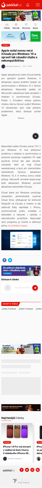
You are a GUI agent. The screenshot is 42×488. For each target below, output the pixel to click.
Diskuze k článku (10, 279)
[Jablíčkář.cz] (11, 4)
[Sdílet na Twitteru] (9, 260)
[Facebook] (22, 470)
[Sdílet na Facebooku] (3, 260)
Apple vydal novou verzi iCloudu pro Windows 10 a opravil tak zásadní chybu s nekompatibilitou (19, 55)
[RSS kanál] (38, 470)
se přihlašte (28, 293)
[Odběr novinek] (27, 5)
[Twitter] (27, 470)
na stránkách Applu (17, 225)
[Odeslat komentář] (35, 288)
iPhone (7, 442)
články (12, 418)
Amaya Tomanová (13, 66)
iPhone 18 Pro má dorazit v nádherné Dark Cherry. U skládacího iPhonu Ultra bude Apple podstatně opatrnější (17, 450)
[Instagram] (32, 470)
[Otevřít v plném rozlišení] (21, 240)
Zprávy (6, 45)
